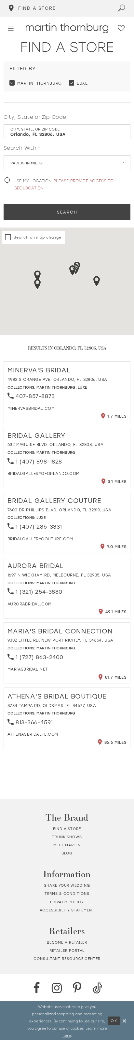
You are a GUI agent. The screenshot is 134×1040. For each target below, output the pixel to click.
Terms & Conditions (67, 893)
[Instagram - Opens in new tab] (57, 988)
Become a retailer (67, 942)
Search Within (22, 148)
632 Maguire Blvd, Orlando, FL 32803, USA (55, 444)
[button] (11, 28)
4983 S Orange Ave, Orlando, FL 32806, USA (57, 379)
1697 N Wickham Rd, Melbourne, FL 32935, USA (59, 574)
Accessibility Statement (67, 910)
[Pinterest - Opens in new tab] (77, 988)
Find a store (67, 828)
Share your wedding (67, 885)
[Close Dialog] (124, 1021)
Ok (114, 1020)
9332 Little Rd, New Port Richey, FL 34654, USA (60, 640)
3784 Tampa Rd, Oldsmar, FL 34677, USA (51, 705)
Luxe (82, 387)
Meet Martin (66, 845)
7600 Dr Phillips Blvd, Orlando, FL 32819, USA (59, 509)
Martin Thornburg (55, 387)
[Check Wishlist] (121, 28)
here (66, 1035)
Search (67, 212)
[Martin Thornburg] (67, 28)
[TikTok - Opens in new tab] (97, 988)
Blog (67, 853)
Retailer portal (67, 950)
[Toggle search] (121, 8)
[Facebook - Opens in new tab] (36, 988)
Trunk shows (67, 837)
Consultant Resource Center (67, 958)
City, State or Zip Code (35, 117)
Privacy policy (67, 902)
